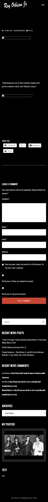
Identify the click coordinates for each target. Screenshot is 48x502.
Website (5, 251)
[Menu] (42, 5)
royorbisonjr (20, 30)
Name (4, 226)
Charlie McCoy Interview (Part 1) (14, 347)
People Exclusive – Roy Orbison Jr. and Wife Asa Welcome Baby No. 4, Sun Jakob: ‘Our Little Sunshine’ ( (23, 353)
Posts (30, 30)
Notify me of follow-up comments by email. (17, 281)
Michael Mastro (7, 390)
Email (4, 239)
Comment (6, 198)
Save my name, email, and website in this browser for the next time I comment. (24, 266)
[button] (18, 452)
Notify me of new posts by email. (14, 294)
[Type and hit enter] (43, 322)
